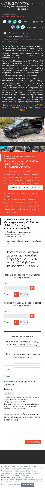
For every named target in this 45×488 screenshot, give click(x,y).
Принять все (27, 485)
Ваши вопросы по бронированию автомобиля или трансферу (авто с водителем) (22, 417)
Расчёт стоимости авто (23, 188)
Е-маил (7, 376)
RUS (34, 4)
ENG (41, 4)
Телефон (8, 389)
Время (7, 294)
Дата (7, 283)
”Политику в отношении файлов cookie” (18, 471)
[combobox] (9, 394)
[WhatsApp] (14, 22)
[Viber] (4, 22)
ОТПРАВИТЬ (33, 442)
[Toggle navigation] (39, 15)
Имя (8, 370)
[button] (43, 129)
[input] (17, 288)
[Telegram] (9, 22)
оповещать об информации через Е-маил (20, 383)
